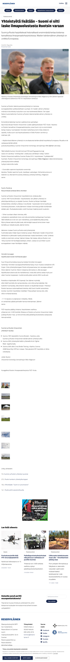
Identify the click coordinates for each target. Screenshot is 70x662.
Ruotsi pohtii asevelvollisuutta (14, 490)
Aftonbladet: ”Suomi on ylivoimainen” (17, 485)
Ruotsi (9, 47)
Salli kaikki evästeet (11, 658)
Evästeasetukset (41, 658)
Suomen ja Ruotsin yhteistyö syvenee (16, 474)
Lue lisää (55, 653)
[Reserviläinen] (9, 3)
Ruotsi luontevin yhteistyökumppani (16, 479)
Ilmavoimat (4, 47)
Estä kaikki (27, 658)
